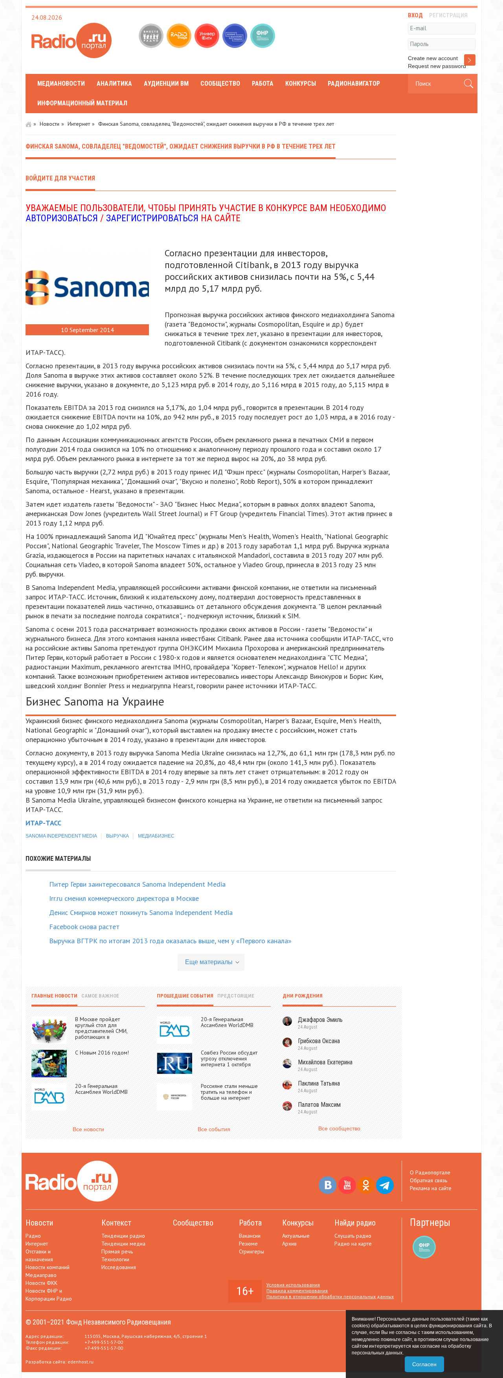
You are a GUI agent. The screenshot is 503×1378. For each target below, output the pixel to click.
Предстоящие (235, 996)
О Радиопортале (430, 1172)
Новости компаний (48, 1267)
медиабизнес (156, 836)
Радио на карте (353, 1243)
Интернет (79, 123)
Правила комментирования (297, 1290)
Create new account (433, 58)
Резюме (248, 1243)
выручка (117, 836)
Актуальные (296, 1235)
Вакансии (250, 1235)
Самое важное (100, 996)
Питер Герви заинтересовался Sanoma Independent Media (137, 884)
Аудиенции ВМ (166, 83)
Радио (33, 1235)
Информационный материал (82, 103)
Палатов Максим (319, 1104)
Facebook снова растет (84, 926)
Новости (49, 123)
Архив (289, 1243)
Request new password (437, 66)
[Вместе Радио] (152, 37)
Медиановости (61, 83)
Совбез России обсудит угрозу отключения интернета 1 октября (229, 1058)
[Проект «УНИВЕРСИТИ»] (208, 37)
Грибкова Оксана (319, 1041)
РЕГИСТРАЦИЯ (448, 15)
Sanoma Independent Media (61, 836)
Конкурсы (300, 83)
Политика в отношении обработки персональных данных (330, 1296)
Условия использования (293, 1285)
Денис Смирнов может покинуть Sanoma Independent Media (141, 912)
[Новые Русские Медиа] (235, 37)
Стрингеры (251, 1251)
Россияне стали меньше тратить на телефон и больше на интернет (229, 1091)
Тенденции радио (123, 1235)
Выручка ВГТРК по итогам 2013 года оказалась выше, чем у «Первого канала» (170, 940)
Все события (214, 1129)
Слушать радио (352, 1235)
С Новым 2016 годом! (102, 1052)
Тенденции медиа (123, 1243)
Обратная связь (428, 1180)
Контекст (116, 1222)
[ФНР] (263, 37)
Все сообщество (339, 1128)
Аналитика (114, 83)
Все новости (88, 1129)
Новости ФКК (41, 1282)
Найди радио (355, 1222)
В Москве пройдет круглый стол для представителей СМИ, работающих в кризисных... (101, 1031)
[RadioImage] (180, 37)
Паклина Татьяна (319, 1083)
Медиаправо (41, 1275)
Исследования (118, 1267)
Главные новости (54, 996)
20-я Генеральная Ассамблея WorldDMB (101, 1088)
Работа (263, 83)
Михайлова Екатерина (325, 1062)
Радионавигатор (354, 83)
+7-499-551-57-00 (103, 1342)
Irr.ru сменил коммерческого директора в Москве (124, 898)
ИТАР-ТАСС (43, 822)
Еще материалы (209, 962)
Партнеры (430, 1222)
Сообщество (220, 83)
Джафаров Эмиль (320, 1019)
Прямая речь (117, 1251)
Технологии (115, 1259)
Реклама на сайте (431, 1188)
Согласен (424, 1364)
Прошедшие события (185, 996)
